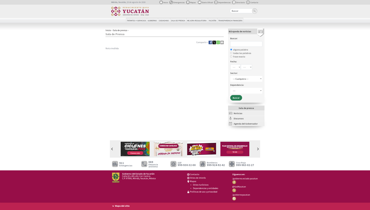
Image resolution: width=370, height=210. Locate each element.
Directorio (240, 2)
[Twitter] (214, 42)
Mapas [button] (193, 2)
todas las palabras (242, 53)
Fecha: (233, 61)
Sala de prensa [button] (178, 20)
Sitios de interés (197, 177)
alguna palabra (240, 49)
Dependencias (224, 2)
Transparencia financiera (230, 20)
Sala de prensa (120, 30)
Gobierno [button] (152, 20)
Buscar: (234, 38)
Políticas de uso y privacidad (203, 191)
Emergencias (179, 2)
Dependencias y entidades (205, 188)
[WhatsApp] (218, 42)
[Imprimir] (222, 42)
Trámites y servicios (136, 20)
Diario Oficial (207, 2)
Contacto (254, 2)
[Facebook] (210, 42)
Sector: (234, 73)
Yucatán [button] (212, 20)
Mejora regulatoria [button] (197, 20)
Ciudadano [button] (164, 20)
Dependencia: (237, 84)
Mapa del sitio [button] (122, 205)
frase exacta (239, 56)
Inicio (165, 2)
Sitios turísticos (201, 184)
